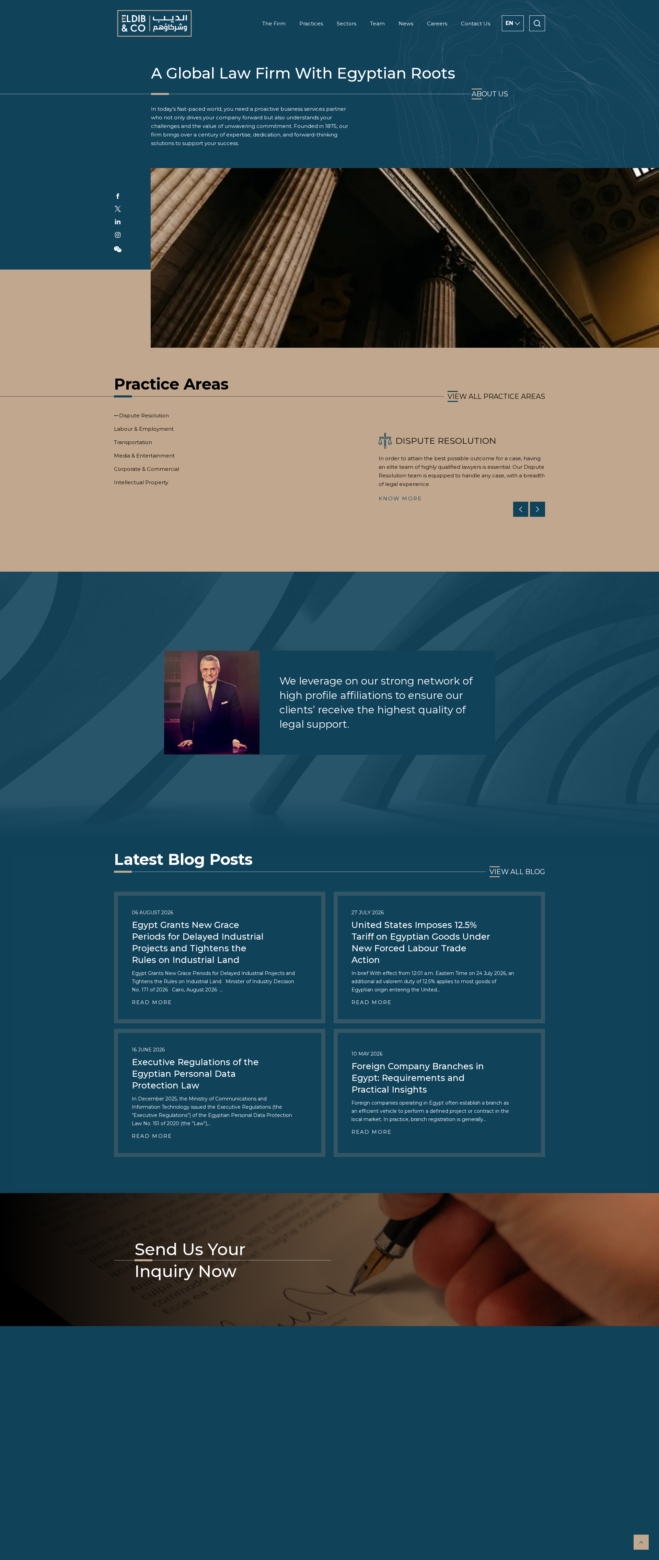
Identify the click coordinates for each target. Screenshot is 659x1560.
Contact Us (475, 23)
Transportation (133, 442)
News (405, 23)
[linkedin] (117, 221)
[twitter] (118, 209)
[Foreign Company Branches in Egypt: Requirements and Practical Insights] (439, 1093)
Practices (311, 23)
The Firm (274, 23)
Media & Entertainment (144, 455)
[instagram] (118, 235)
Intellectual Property (141, 482)
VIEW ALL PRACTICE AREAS (496, 396)
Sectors (346, 23)
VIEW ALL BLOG (517, 872)
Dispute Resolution (144, 415)
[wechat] (118, 249)
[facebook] (117, 196)
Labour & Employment (144, 429)
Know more (400, 498)
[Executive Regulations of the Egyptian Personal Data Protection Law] (219, 1093)
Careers (437, 23)
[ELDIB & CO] (154, 23)
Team (377, 23)
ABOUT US (490, 94)
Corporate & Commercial (146, 469)
